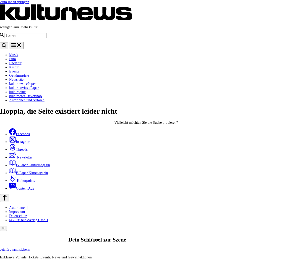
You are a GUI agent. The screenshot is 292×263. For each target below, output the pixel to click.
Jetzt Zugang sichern (15, 249)
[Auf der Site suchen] (4, 46)
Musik (13, 55)
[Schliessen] (3, 228)
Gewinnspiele (19, 75)
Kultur (13, 67)
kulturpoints (17, 92)
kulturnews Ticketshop (25, 96)
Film (12, 59)
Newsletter (17, 79)
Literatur (15, 63)
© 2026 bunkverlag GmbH (28, 220)
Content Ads (25, 188)
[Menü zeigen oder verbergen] (16, 45)
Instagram (23, 142)
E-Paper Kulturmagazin (33, 165)
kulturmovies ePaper (24, 88)
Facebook (23, 134)
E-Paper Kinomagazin (32, 173)
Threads (22, 149)
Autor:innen (17, 207)
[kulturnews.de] (66, 19)
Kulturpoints (25, 180)
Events (14, 71)
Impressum (17, 212)
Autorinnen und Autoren (26, 100)
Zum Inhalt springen (14, 2)
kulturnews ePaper (22, 84)
